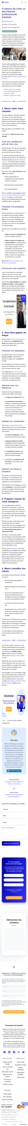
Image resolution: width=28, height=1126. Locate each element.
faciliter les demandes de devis (13, 425)
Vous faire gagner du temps (13, 91)
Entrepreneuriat (6, 723)
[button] (22, 2)
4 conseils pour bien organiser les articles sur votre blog (14, 783)
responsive (14, 548)
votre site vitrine (17, 372)
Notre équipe (7, 1094)
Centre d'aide (20, 1062)
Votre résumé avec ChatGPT (10, 31)
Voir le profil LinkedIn (14, 770)
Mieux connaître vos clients (13, 95)
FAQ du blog (20, 1077)
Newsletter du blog (20, 1065)
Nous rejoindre (7, 1096)
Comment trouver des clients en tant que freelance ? (14, 795)
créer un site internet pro (18, 339)
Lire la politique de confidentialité (9, 1119)
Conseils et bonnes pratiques (14, 720)
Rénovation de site (7, 1071)
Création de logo (7, 1084)
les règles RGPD (14, 625)
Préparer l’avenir (9, 93)
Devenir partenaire (7, 1099)
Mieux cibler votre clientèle (13, 89)
